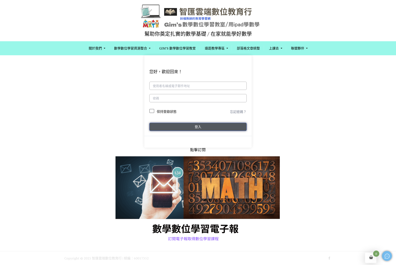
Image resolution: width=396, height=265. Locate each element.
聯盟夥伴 (297, 48)
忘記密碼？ (238, 112)
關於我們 (95, 48)
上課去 (274, 48)
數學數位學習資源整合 (130, 48)
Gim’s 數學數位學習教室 (177, 48)
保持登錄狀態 (167, 111)
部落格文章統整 (248, 48)
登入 (198, 127)
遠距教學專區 (215, 48)
